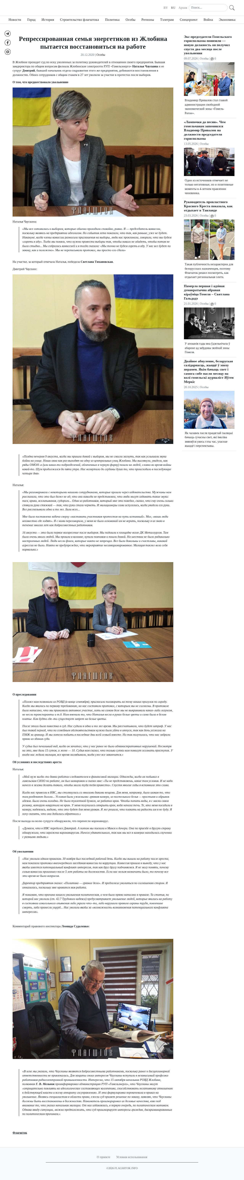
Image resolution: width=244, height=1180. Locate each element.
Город (31, 20)
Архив (183, 7)
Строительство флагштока (79, 20)
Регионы (147, 20)
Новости (15, 20)
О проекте (103, 1157)
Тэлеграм (167, 20)
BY (166, 7)
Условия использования (131, 1157)
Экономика (227, 20)
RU (173, 7)
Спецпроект (188, 20)
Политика (112, 20)
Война (208, 20)
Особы (130, 20)
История (48, 20)
